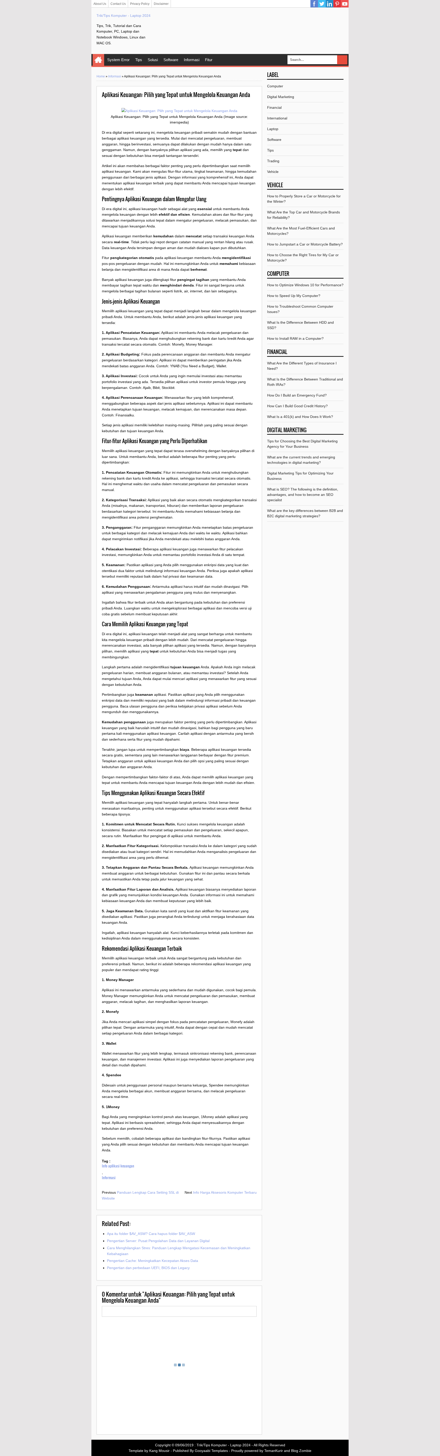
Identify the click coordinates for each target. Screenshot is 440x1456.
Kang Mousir (159, 1451)
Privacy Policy (139, 4)
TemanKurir (273, 1451)
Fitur (208, 60)
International (277, 118)
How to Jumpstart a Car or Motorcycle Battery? (305, 244)
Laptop (272, 129)
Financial (274, 107)
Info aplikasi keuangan (118, 1165)
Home (98, 60)
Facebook (314, 4)
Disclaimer (161, 4)
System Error (118, 60)
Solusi (153, 60)
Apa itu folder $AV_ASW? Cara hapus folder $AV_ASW (151, 1234)
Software (170, 60)
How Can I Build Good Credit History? (297, 406)
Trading (273, 161)
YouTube (345, 4)
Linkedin (329, 4)
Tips (138, 60)
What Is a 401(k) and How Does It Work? (300, 417)
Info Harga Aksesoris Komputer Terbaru (225, 1192)
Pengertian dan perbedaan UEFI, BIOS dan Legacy (148, 1268)
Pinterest (337, 4)
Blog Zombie (301, 1451)
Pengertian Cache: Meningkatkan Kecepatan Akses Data (152, 1261)
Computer (275, 86)
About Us (99, 4)
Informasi (191, 60)
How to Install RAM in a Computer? (295, 338)
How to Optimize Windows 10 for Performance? (305, 285)
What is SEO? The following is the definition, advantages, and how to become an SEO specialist (302, 494)
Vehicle (273, 172)
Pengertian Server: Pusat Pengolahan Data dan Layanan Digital (158, 1241)
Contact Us (118, 4)
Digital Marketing (280, 97)
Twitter (322, 4)
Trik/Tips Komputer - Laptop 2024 (123, 15)
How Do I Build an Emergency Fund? (297, 395)
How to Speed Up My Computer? (293, 296)
